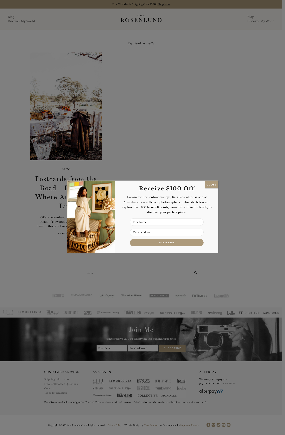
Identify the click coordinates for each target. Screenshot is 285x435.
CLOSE (211, 184)
